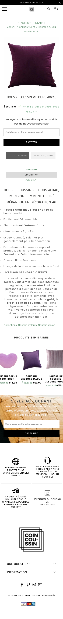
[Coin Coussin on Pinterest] (28, 585)
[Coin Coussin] (31, 11)
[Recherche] (49, 9)
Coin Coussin (23, 595)
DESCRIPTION (31, 174)
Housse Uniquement (43, 155)
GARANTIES (31, 169)
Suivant (39, 23)
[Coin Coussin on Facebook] (22, 585)
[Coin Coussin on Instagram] (34, 585)
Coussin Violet (46, 325)
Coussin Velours (27, 325)
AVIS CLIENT (32, 179)
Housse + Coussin (17, 155)
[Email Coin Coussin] (40, 585)
